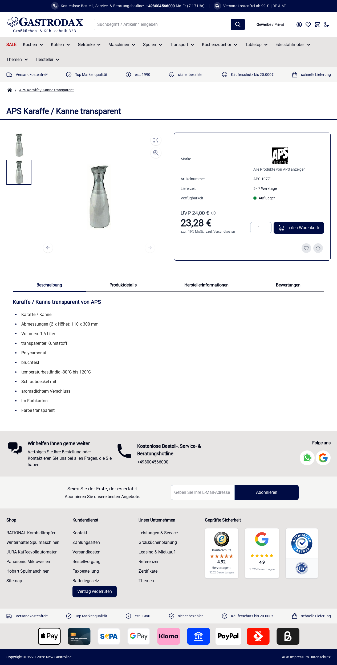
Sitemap (14, 580)
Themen (14, 59)
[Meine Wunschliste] (308, 24)
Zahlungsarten (86, 542)
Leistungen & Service (158, 532)
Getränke (86, 44)
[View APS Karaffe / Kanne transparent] (18, 145)
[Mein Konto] (299, 24)
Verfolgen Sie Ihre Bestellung (55, 451)
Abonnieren (266, 492)
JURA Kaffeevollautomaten (32, 552)
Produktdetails (123, 285)
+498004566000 (152, 462)
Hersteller (44, 59)
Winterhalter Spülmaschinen (32, 542)
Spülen (149, 44)
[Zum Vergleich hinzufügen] (318, 248)
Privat (279, 24)
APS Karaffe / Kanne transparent (46, 90)
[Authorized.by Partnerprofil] (302, 543)
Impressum (299, 657)
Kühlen (57, 44)
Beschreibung (49, 285)
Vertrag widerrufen (94, 591)
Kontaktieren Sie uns (47, 458)
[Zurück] (48, 248)
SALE (11, 44)
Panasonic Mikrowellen (28, 561)
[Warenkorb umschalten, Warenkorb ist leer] (317, 24)
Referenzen (149, 561)
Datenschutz (320, 657)
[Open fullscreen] (156, 140)
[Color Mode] (326, 24)
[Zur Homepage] (9, 90)
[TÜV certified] (302, 568)
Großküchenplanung (158, 542)
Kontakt (79, 532)
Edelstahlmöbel (289, 44)
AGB (285, 657)
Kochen (30, 44)
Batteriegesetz (85, 580)
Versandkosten (224, 231)
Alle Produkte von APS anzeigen (279, 169)
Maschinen (118, 44)
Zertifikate (148, 571)
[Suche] (238, 24)
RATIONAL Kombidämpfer (30, 532)
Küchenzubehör (216, 44)
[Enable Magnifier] (156, 152)
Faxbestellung (85, 571)
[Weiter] (150, 248)
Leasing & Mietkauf (157, 552)
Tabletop (253, 44)
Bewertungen (288, 285)
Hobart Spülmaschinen (28, 571)
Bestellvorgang (86, 561)
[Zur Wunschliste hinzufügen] (306, 248)
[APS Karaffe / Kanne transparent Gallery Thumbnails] (18, 159)
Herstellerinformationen (206, 285)
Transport (179, 44)
